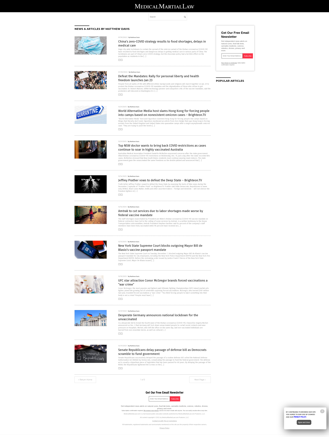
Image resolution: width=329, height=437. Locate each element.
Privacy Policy (164, 428)
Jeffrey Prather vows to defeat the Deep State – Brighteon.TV (160, 180)
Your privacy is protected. (229, 63)
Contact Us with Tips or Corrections (164, 421)
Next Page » (200, 380)
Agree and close (304, 422)
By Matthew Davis (134, 37)
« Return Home (85, 380)
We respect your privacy (151, 410)
